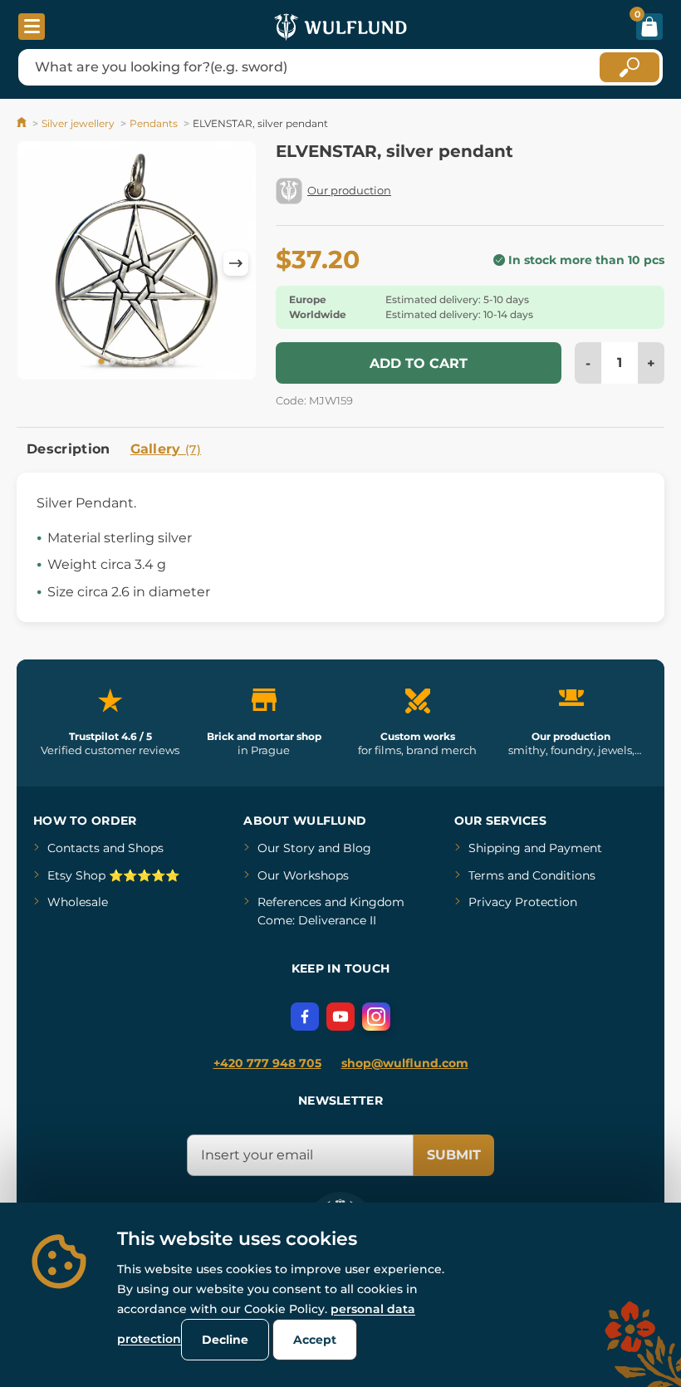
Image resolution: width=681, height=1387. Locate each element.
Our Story (286, 848)
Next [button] (235, 263)
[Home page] (23, 123)
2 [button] (113, 362)
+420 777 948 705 (267, 1063)
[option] (136, 263)
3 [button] (124, 362)
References (289, 901)
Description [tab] (68, 449)
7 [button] (171, 362)
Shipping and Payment (535, 848)
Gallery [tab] (166, 449)
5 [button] (148, 362)
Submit (454, 1155)
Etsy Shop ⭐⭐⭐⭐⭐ (113, 875)
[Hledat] (629, 67)
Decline (225, 1339)
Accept (314, 1339)
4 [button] (136, 362)
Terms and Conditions (531, 875)
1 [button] (101, 362)
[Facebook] (305, 1016)
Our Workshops (303, 875)
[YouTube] (340, 1016)
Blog (357, 848)
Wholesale (77, 901)
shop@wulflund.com (404, 1063)
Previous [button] (37, 263)
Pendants (154, 123)
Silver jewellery (78, 123)
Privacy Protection (522, 901)
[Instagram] (376, 1016)
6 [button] (159, 362)
